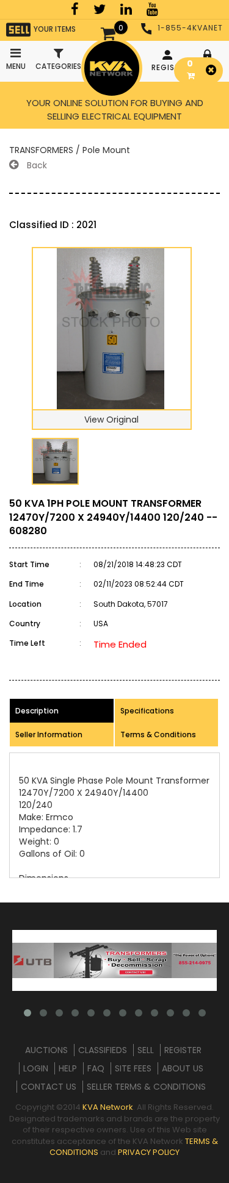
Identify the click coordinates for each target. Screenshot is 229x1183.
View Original (111, 419)
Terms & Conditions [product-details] (158, 734)
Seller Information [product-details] (48, 734)
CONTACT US (48, 1087)
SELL (145, 1050)
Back (35, 165)
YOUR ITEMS (55, 29)
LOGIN (35, 1068)
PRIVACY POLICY (149, 1152)
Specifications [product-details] (147, 711)
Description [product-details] (37, 711)
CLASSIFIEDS (102, 1050)
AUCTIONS (46, 1050)
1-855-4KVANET (190, 28)
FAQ (95, 1068)
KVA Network (107, 1107)
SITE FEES (133, 1068)
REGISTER (168, 67)
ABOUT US (182, 1068)
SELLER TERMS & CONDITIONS (146, 1087)
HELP (68, 1068)
